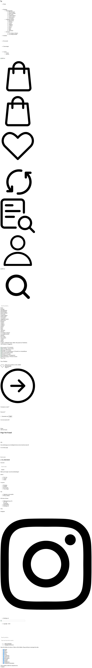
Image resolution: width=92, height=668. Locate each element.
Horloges (5, 9)
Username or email (5, 407)
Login (10, 416)
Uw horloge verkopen (13, 33)
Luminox (11, 25)
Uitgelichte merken (10, 19)
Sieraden (5, 35)
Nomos (10, 26)
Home (4, 4)
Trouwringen (6, 46)
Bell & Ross (11, 20)
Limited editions (12, 15)
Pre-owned (11, 14)
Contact (5, 51)
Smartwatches (12, 17)
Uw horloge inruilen (13, 34)
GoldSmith (6, 342)
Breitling (10, 21)
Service (7, 54)
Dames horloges (12, 13)
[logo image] (3, 58)
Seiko (10, 29)
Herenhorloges (12, 12)
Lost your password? (5, 419)
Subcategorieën (9, 10)
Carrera (10, 23)
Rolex (10, 28)
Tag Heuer (11, 30)
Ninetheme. (24, 342)
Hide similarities (8, 643)
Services (7, 31)
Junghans (11, 24)
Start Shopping (8, 366)
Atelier (7, 53)
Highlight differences (9, 644)
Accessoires (11, 18)
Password (3, 412)
